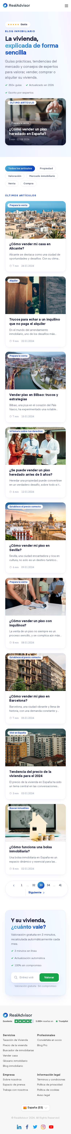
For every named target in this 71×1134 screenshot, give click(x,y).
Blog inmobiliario (13, 1066)
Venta (11, 183)
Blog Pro (42, 1045)
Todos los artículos (20, 168)
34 (48, 885)
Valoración (14, 176)
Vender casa (10, 1056)
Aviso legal (43, 1095)
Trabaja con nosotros (15, 1090)
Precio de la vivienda (15, 1045)
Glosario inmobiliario (15, 1061)
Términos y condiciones (51, 1080)
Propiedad (46, 168)
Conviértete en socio (49, 1040)
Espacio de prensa (14, 1085)
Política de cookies (48, 1090)
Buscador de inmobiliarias (18, 1050)
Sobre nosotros (12, 1080)
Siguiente (35, 892)
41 (60, 885)
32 (33, 885)
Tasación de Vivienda (15, 1040)
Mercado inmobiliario (42, 176)
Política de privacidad (49, 1085)
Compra (28, 183)
